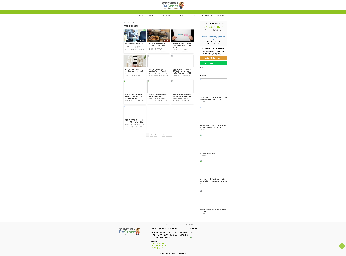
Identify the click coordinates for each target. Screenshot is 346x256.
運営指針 (191, 225)
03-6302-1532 (213, 27)
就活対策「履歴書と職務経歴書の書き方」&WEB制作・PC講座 (182, 95)
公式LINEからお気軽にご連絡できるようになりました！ (224, 12)
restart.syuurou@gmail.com (213, 37)
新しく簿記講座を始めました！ (134, 44)
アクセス (167, 225)
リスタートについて (139, 15)
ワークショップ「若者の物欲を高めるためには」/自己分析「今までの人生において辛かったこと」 (213, 181)
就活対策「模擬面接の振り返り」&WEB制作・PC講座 (158, 95)
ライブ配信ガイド (157, 248)
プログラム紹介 (166, 15)
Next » (169, 135)
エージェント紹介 (179, 15)
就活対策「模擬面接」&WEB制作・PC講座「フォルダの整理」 (134, 121)
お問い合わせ (220, 15)
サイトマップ (183, 225)
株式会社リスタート (157, 243)
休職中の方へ (152, 15)
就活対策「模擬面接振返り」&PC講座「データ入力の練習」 (158, 70)
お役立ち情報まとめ (207, 15)
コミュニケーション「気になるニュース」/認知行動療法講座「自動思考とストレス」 (213, 98)
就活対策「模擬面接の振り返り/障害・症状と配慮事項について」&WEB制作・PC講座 (134, 96)
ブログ (193, 15)
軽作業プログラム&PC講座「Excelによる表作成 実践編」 (158, 45)
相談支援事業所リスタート (160, 246)
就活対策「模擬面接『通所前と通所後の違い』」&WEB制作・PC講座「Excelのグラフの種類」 (182, 71)
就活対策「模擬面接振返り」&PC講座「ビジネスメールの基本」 (134, 71)
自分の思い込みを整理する (207, 153)
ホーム (125, 15)
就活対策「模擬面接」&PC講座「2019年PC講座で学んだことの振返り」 (182, 45)
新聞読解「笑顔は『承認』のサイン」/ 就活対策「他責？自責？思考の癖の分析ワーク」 (213, 126)
